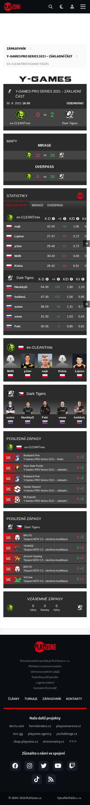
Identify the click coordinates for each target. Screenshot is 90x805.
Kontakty (74, 699)
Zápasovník (16, 48)
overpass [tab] (55, 205)
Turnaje (30, 699)
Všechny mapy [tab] (16, 205)
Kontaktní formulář (45, 688)
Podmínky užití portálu (45, 677)
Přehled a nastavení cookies (45, 666)
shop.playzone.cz (26, 741)
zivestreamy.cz (53, 741)
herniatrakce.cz (40, 726)
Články (13, 699)
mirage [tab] (37, 205)
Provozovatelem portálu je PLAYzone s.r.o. (45, 660)
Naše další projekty (45, 718)
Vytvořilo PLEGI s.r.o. (69, 798)
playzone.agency (39, 734)
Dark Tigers (69, 123)
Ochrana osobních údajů (45, 671)
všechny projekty (73, 742)
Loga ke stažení (45, 682)
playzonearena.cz (68, 726)
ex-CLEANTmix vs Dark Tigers (28, 64)
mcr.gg (18, 734)
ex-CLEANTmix (20, 123)
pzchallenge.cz (67, 734)
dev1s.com (16, 726)
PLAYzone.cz (33, 798)
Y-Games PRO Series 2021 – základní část (39, 56)
